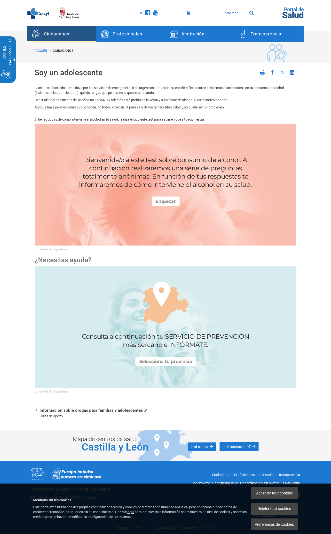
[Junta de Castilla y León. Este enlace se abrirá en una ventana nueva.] (69, 13)
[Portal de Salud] (293, 12)
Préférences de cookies (274, 524)
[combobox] (233, 13)
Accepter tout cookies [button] (274, 493)
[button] (202, 446)
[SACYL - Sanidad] (38, 13)
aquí (130, 512)
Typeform (61, 249)
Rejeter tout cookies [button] (274, 508)
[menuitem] (61, 34)
